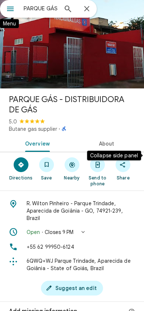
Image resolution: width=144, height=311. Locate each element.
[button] (72, 232)
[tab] (36, 143)
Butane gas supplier (33, 129)
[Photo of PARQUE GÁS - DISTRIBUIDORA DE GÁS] (72, 44)
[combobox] (41, 8)
